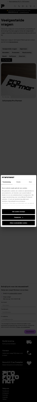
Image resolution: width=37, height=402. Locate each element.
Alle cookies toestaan (18, 211)
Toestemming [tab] (6, 182)
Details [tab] (18, 182)
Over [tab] (30, 182)
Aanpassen (17, 217)
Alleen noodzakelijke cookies (18, 223)
